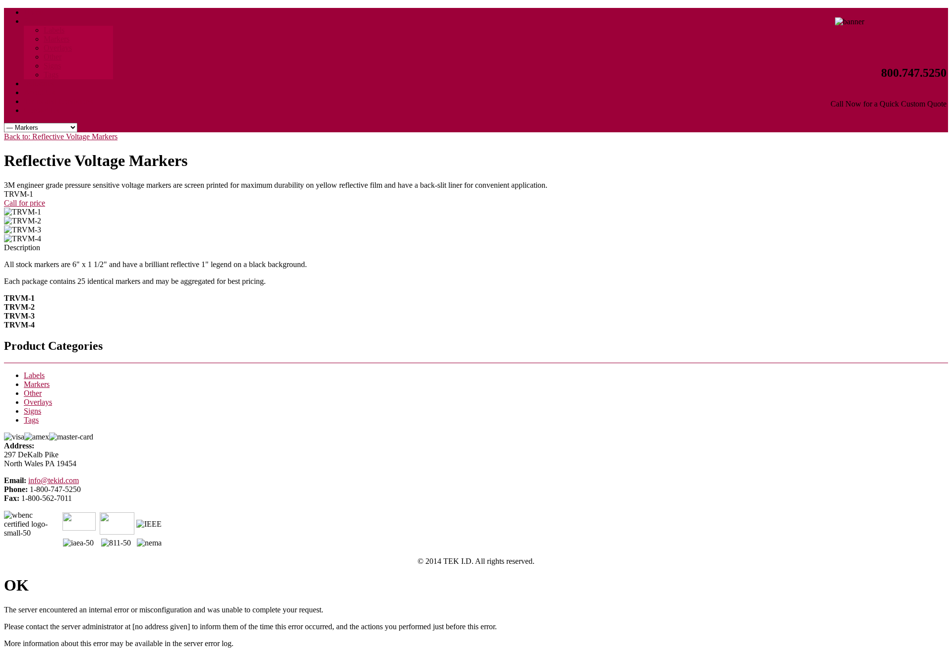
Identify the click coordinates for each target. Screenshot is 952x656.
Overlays (38, 402)
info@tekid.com (53, 480)
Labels (34, 375)
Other (33, 393)
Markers (37, 384)
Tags (31, 420)
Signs (32, 411)
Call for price (24, 203)
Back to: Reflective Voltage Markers (61, 136)
